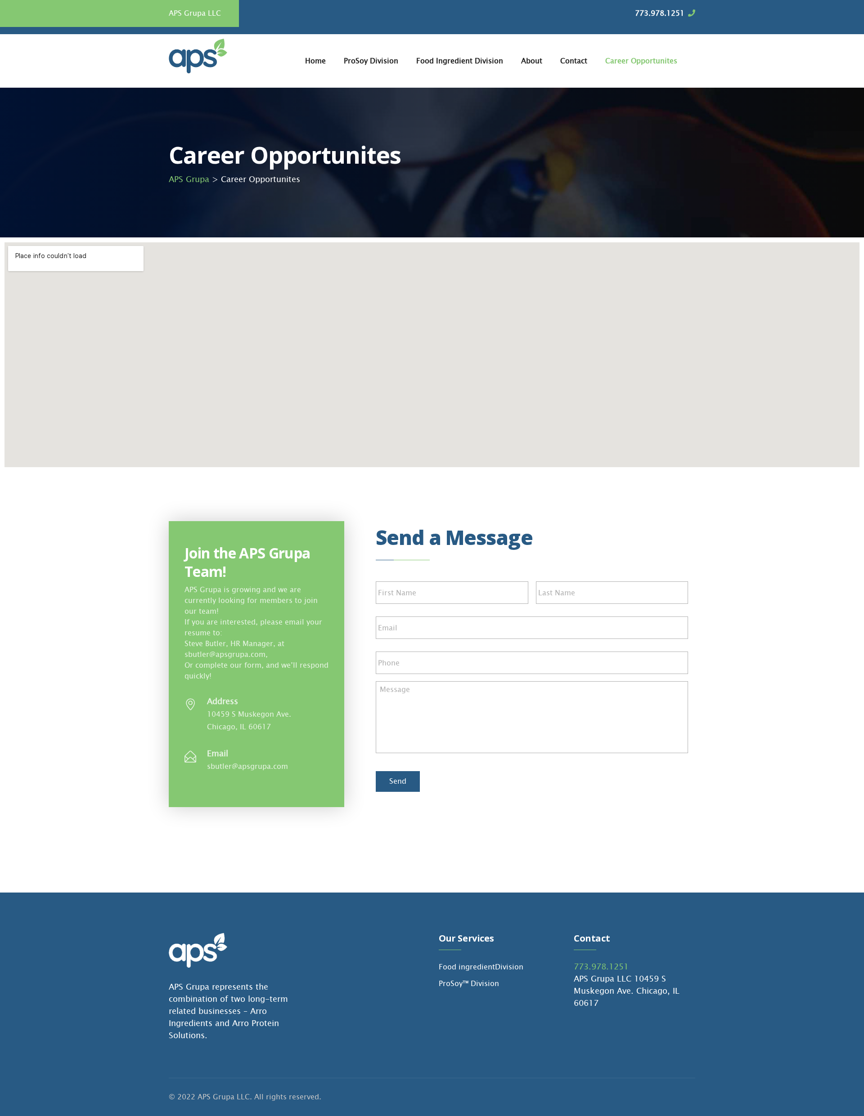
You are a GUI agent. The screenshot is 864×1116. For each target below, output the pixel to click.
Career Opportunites (641, 61)
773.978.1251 (659, 13)
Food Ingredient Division (459, 61)
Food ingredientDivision (481, 967)
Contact (573, 61)
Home (315, 61)
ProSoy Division (371, 61)
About (531, 61)
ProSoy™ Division (469, 983)
